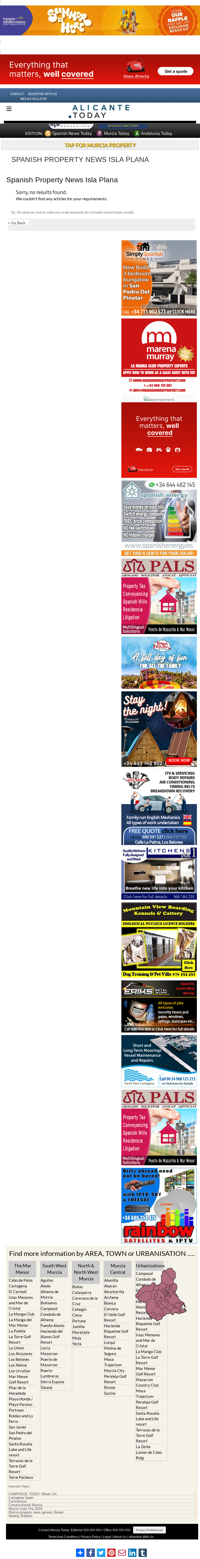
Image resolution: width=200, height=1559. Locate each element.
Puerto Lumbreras (50, 1373)
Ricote (109, 1387)
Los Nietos (18, 1365)
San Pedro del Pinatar (20, 1435)
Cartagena (18, 1285)
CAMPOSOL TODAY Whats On (33, 1494)
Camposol (49, 1308)
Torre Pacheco (21, 1477)
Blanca (110, 1303)
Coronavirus (18, 1501)
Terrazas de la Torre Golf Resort (21, 1466)
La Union (16, 1347)
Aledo (46, 1285)
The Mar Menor (22, 1269)
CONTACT (17, 94)
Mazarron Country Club (147, 1382)
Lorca (45, 1347)
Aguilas (47, 1280)
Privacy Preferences (149, 1530)
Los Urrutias (19, 1370)
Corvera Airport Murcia (25, 1505)
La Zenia (143, 1446)
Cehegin (79, 1309)
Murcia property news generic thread (36, 1512)
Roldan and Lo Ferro (21, 1418)
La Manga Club (21, 1314)
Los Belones (19, 1359)
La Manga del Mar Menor (20, 1322)
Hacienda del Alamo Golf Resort (52, 1336)
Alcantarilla (114, 1291)
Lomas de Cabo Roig (149, 1455)
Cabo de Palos (21, 1280)
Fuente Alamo (52, 1325)
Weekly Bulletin (20, 1516)
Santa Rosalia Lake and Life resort (20, 1449)
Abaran (110, 1285)
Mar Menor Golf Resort (19, 1379)
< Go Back (16, 223)
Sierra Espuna (52, 1381)
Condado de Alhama (51, 1317)
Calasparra (81, 1292)
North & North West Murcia (86, 1272)
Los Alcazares (21, 1353)
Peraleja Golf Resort (115, 1379)
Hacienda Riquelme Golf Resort (116, 1331)
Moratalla (81, 1332)
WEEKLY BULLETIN (33, 99)
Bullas (77, 1286)
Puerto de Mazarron (49, 1362)
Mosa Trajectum (113, 1362)
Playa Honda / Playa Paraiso (21, 1402)
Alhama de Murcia (50, 1294)
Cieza (77, 1315)
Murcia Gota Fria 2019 (25, 1508)
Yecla (77, 1343)
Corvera (111, 1308)
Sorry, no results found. (41, 192)
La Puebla (17, 1331)
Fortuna (79, 1320)
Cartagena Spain (21, 1497)
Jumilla (78, 1326)
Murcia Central (118, 1269)
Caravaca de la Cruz (85, 1301)
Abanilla (111, 1280)
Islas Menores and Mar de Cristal (21, 1303)
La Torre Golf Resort (20, 1339)
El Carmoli (18, 1291)
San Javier (18, 1427)
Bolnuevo (49, 1302)
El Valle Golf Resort (114, 1317)
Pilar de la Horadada (17, 1390)
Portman (16, 1410)
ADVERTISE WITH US (42, 94)
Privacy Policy (91, 1537)
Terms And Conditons (63, 1537)
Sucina (109, 1393)
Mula (76, 1338)
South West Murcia (54, 1269)
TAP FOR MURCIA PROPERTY (100, 145)
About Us (119, 1537)
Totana (46, 1387)
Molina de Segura (112, 1351)
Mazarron (49, 1353)
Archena (111, 1297)
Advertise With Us (141, 1537)
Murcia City (114, 1370)
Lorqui (109, 1342)
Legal (107, 1537)
